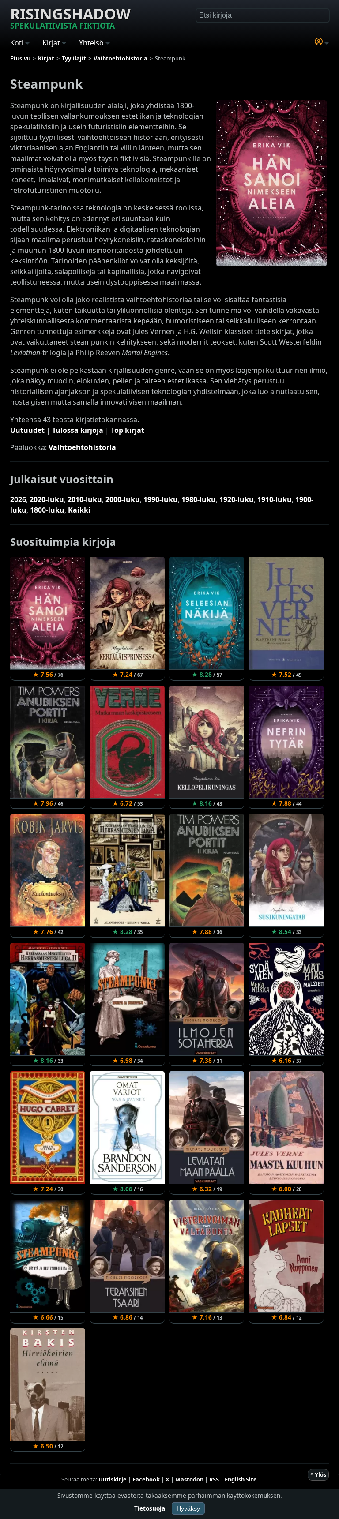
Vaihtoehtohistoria (82, 447)
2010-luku (85, 499)
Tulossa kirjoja (77, 430)
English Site (241, 1479)
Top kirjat (127, 430)
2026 (18, 499)
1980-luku (198, 499)
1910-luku (274, 499)
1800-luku (47, 510)
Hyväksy (188, 1508)
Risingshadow (70, 17)
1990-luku (160, 499)
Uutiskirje (112, 1479)
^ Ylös (318, 1474)
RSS (214, 1479)
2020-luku (47, 499)
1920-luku (236, 499)
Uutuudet (27, 430)
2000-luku (122, 499)
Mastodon (189, 1479)
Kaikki (79, 510)
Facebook (146, 1479)
